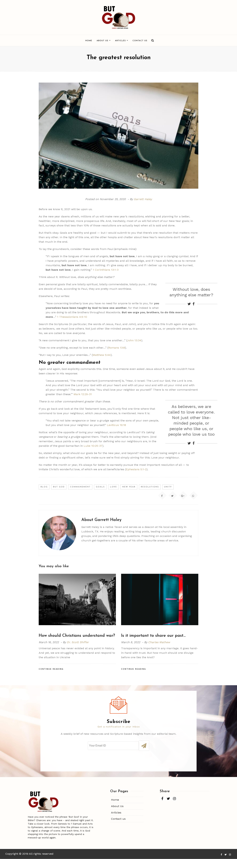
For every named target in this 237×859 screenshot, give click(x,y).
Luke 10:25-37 (93, 445)
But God (59, 487)
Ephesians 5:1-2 (136, 469)
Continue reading (51, 669)
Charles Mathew (159, 642)
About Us (102, 41)
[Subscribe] (144, 745)
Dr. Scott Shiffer (78, 642)
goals (100, 487)
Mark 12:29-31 (83, 394)
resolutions (150, 487)
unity (168, 487)
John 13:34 (134, 340)
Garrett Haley (143, 199)
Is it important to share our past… (153, 636)
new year (129, 487)
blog (44, 487)
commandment (80, 487)
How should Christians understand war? (77, 636)
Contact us (140, 41)
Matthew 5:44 (102, 355)
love (113, 487)
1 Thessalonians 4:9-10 (72, 316)
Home (88, 41)
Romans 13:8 (116, 347)
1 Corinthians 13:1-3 (105, 269)
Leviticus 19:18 (116, 425)
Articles (120, 41)
